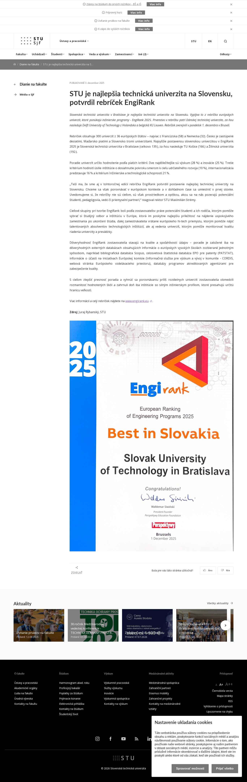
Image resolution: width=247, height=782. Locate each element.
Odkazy (225, 54)
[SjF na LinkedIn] (149, 738)
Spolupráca (76, 54)
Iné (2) (142, 54)
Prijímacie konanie (69, 698)
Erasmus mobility (159, 693)
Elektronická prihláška (71, 703)
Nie (227, 570)
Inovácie (109, 693)
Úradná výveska (23, 698)
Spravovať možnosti (190, 768)
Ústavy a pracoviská (73, 41)
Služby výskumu (113, 688)
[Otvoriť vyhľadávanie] (225, 41)
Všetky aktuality (218, 603)
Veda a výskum (99, 54)
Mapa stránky (225, 696)
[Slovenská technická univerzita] (123, 758)
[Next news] (225, 625)
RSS (230, 701)
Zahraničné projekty (160, 698)
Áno (210, 570)
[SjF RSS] (136, 738)
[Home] (15, 64)
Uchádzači (38, 54)
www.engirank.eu (137, 301)
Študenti (56, 54)
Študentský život (68, 714)
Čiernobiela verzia (222, 690)
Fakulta (21, 54)
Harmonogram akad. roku (74, 682)
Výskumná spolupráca (116, 698)
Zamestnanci (123, 54)
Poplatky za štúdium (71, 693)
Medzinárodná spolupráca (164, 682)
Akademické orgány (25, 688)
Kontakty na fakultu (25, 703)
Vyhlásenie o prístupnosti (218, 706)
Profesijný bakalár (69, 688)
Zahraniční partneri (160, 688)
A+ (221, 684)
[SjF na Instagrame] (97, 738)
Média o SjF (27, 94)
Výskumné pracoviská (116, 682)
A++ (229, 684)
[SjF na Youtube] (123, 738)
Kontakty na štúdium (71, 709)
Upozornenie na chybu (219, 711)
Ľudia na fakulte (23, 693)
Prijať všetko (225, 768)
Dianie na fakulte (29, 64)
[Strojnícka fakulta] (32, 41)
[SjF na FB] (110, 738)
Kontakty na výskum (116, 703)
